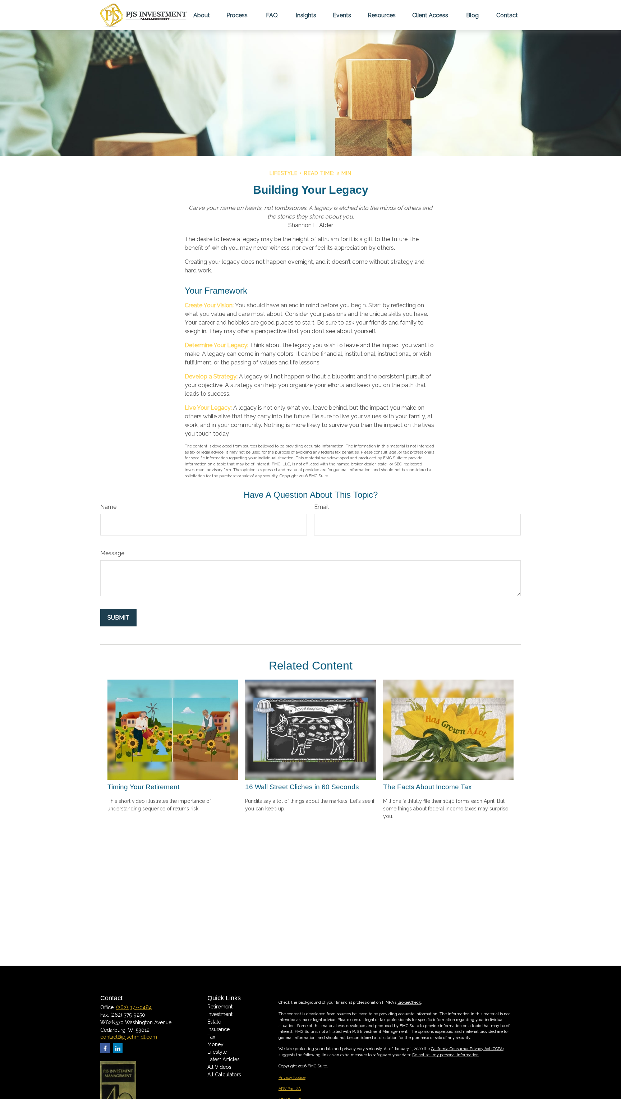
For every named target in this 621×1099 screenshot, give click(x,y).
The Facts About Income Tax (427, 787)
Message (112, 553)
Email (321, 506)
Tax (211, 1037)
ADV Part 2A (290, 1088)
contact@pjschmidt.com (128, 1037)
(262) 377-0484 (134, 1007)
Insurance (218, 1029)
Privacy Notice (292, 1077)
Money (215, 1044)
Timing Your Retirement (143, 787)
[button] (201, 15)
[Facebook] (105, 1048)
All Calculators (224, 1074)
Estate (214, 1022)
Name (108, 506)
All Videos (219, 1067)
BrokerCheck (409, 1002)
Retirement (220, 1007)
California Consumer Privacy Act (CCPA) (467, 1049)
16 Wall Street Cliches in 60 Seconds (302, 787)
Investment (220, 1014)
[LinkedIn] (118, 1048)
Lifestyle (217, 1052)
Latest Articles (223, 1059)
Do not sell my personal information (445, 1055)
